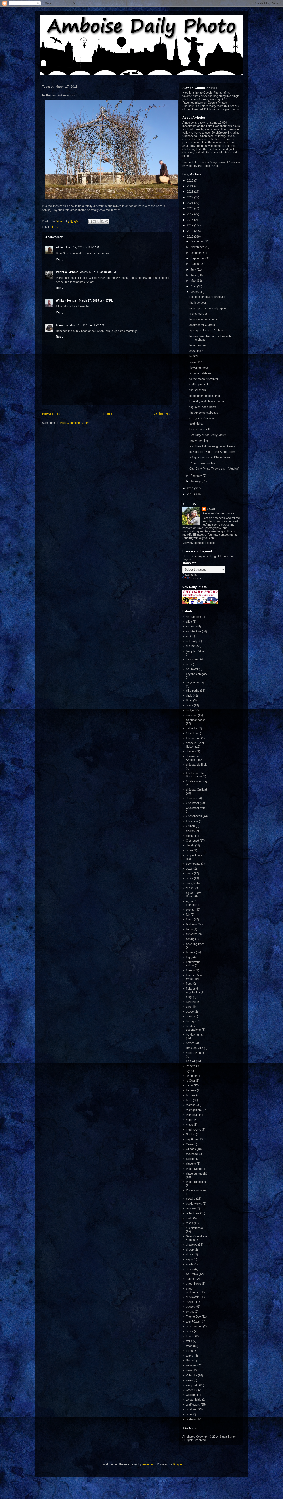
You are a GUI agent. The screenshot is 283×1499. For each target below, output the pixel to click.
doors (189, 878)
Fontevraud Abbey (193, 963)
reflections (192, 1213)
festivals (191, 924)
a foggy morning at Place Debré (209, 457)
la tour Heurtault (199, 429)
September (198, 258)
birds (189, 695)
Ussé (189, 1360)
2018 (190, 219)
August (196, 263)
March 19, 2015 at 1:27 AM (86, 325)
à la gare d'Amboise (202, 418)
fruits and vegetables (193, 990)
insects (190, 1066)
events (190, 909)
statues (190, 1278)
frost (189, 983)
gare (188, 1006)
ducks (190, 888)
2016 (190, 231)
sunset (190, 1306)
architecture (193, 631)
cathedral (192, 728)
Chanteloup (193, 738)
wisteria (191, 1419)
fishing (190, 939)
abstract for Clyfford (202, 325)
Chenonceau (194, 816)
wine (189, 1414)
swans (190, 1311)
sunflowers (193, 1297)
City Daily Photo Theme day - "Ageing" (214, 468)
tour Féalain (193, 1321)
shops (190, 1254)
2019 (190, 214)
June (194, 275)
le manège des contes (203, 319)
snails (189, 1264)
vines (189, 1380)
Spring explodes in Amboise (207, 330)
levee (55, 227)
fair (188, 914)
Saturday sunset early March (207, 435)
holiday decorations (193, 1028)
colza (189, 850)
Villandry (191, 1375)
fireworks (191, 934)
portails (190, 1198)
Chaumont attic (195, 808)
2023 (190, 191)
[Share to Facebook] (102, 221)
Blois (189, 700)
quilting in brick (199, 384)
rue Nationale (194, 1228)
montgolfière (194, 1110)
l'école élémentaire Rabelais (207, 296)
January (196, 481)
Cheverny (192, 821)
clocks (190, 835)
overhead (192, 1154)
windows (191, 1409)
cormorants (193, 863)
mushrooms (193, 1129)
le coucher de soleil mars (205, 395)
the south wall (198, 390)
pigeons (191, 1163)
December (198, 241)
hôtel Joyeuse (195, 1052)
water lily (191, 1390)
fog (188, 957)
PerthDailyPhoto (67, 272)
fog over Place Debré (202, 407)
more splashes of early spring (208, 308)
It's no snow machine (202, 463)
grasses (191, 1016)
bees (189, 664)
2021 (190, 203)
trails (189, 1341)
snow (189, 1269)
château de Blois (196, 764)
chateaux (192, 798)
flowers (190, 952)
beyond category (196, 674)
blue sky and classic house (206, 401)
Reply (59, 259)
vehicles (191, 1365)
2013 (190, 494)
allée (189, 621)
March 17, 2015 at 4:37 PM (96, 300)
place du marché (196, 1173)
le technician (197, 345)
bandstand (192, 659)
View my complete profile (198, 542)
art (187, 636)
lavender (191, 1075)
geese (190, 1011)
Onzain (190, 1144)
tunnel (190, 1355)
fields (189, 929)
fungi (189, 997)
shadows (191, 1244)
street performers (193, 1290)
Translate (197, 578)
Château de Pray (196, 781)
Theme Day (193, 1316)
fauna (189, 919)
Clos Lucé (192, 840)
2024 (190, 186)
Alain (59, 247)
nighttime (192, 1139)
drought (190, 883)
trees (189, 1346)
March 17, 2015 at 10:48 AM (98, 272)
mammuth (148, 1464)
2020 (190, 208)
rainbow (191, 1208)
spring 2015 (196, 362)
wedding (191, 1394)
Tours (189, 1331)
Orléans (191, 1149)
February (197, 475)
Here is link (189, 162)
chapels (191, 751)
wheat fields (193, 1399)
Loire (189, 1100)
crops (189, 873)
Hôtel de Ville (194, 1048)
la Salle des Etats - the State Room (212, 451)
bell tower (192, 669)
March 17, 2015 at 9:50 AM (81, 247)
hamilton (62, 325)
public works (194, 1203)
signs (189, 1259)
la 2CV (193, 356)
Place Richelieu (196, 1181)
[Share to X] (98, 221)
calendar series (195, 720)
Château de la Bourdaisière (195, 774)
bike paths (192, 690)
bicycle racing (195, 682)
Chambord (192, 733)
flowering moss (199, 367)
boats (189, 705)
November (198, 247)
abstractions (194, 616)
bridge (190, 710)
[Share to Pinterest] (107, 221)
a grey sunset (198, 313)
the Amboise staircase (203, 412)
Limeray (191, 1090)
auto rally (192, 641)
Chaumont (192, 803)
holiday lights (194, 1034)
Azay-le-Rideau (195, 651)
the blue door (197, 302)
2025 (190, 180)
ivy (188, 1071)
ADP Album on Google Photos (219, 109)
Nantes (190, 1134)
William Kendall (67, 300)
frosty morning (198, 440)
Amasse (191, 626)
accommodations (200, 373)
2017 (190, 225)
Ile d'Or (190, 1061)
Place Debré (194, 1168)
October (196, 252)
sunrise (190, 1301)
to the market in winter (203, 379)
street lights (193, 1283)
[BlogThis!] (94, 221)
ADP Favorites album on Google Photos (204, 101)
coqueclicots (194, 855)
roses (189, 1223)
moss (189, 1124)
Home (108, 414)
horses (190, 1043)
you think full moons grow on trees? (212, 446)
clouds (190, 845)
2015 (190, 236)
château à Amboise (192, 758)
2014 (190, 488)
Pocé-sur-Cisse (196, 1190)
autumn (190, 646)
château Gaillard (196, 789)
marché (190, 1105)
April (194, 286)
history (190, 1021)
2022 (190, 197)
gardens (191, 1001)
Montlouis (192, 1114)
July (194, 269)
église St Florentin (191, 903)
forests (190, 970)
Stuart (211, 509)
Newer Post (52, 414)
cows (189, 868)
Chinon (190, 826)
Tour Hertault (194, 1326)
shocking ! (196, 350)
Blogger (177, 1464)
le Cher (190, 1080)
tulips (189, 1350)
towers (190, 1336)
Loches (190, 1095)
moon (189, 1119)
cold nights (196, 423)
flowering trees (195, 944)
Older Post (163, 414)
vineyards (192, 1385)
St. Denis (192, 1274)
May (194, 280)
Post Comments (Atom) (75, 422)
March (195, 292)
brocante (191, 715)
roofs (189, 1218)
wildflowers (193, 1404)
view (189, 1370)
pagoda (190, 1158)
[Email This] (90, 221)
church (190, 831)
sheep (190, 1249)
